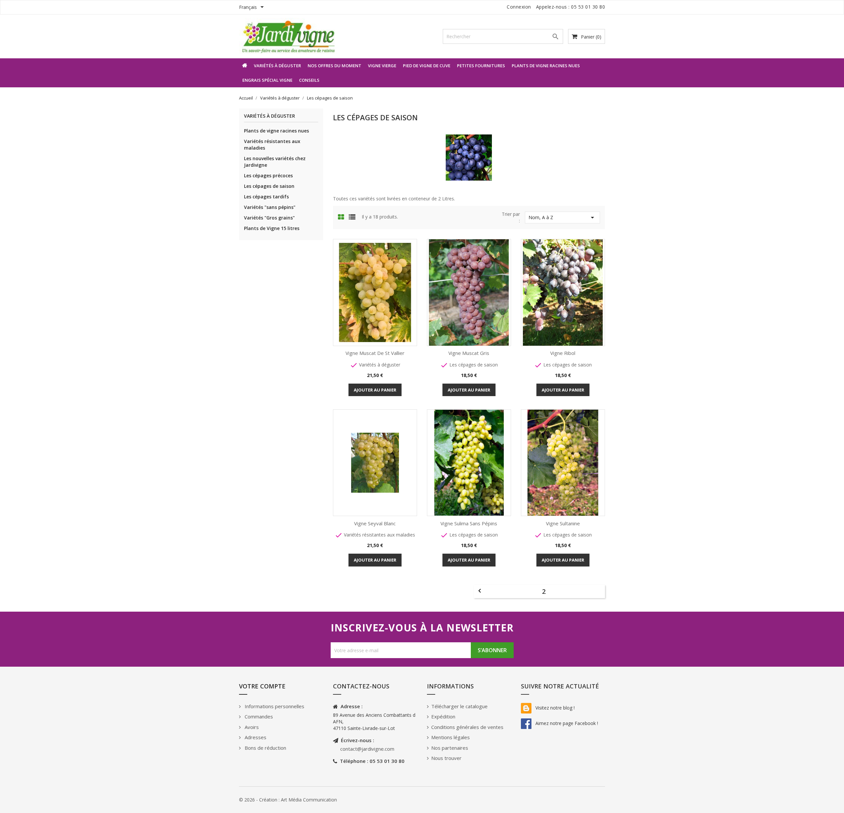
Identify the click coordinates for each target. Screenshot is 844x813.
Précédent (480, 591)
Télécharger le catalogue (459, 706)
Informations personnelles (273, 706)
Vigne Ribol (562, 353)
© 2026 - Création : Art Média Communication (288, 800)
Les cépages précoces (268, 175)
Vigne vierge (382, 66)
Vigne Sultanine (563, 523)
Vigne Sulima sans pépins (468, 523)
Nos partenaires (449, 747)
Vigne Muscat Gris (468, 353)
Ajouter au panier (375, 390)
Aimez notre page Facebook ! (566, 723)
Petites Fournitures (481, 66)
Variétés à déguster (277, 66)
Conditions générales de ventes (467, 727)
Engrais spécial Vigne (267, 80)
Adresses (254, 737)
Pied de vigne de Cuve (426, 66)
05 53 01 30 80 (588, 7)
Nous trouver (446, 758)
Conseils (309, 80)
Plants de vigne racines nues (546, 66)
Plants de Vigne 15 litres (271, 228)
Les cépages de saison (269, 186)
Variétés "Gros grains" (269, 218)
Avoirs (251, 727)
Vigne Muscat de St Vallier (375, 353)
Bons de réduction (264, 747)
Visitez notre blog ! (554, 708)
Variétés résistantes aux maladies (272, 144)
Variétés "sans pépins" (269, 207)
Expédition (443, 716)
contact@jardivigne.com (367, 748)
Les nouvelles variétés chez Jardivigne (275, 161)
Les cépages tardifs (266, 196)
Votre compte (262, 686)
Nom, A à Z (562, 217)
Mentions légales (450, 737)
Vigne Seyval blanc (375, 523)
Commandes (258, 716)
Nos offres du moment (334, 66)
